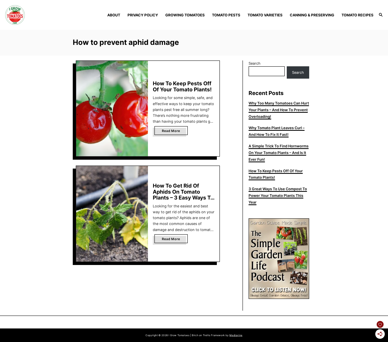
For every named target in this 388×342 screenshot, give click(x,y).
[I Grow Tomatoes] (50, 15)
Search (254, 63)
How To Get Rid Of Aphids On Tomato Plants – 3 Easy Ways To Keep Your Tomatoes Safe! (183, 198)
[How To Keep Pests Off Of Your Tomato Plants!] (112, 108)
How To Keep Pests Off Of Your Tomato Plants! (182, 86)
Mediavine (235, 335)
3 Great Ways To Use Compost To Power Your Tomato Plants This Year (278, 195)
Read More (175, 132)
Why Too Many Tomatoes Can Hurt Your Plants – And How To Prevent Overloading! (279, 110)
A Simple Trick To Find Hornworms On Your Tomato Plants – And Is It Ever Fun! (279, 153)
